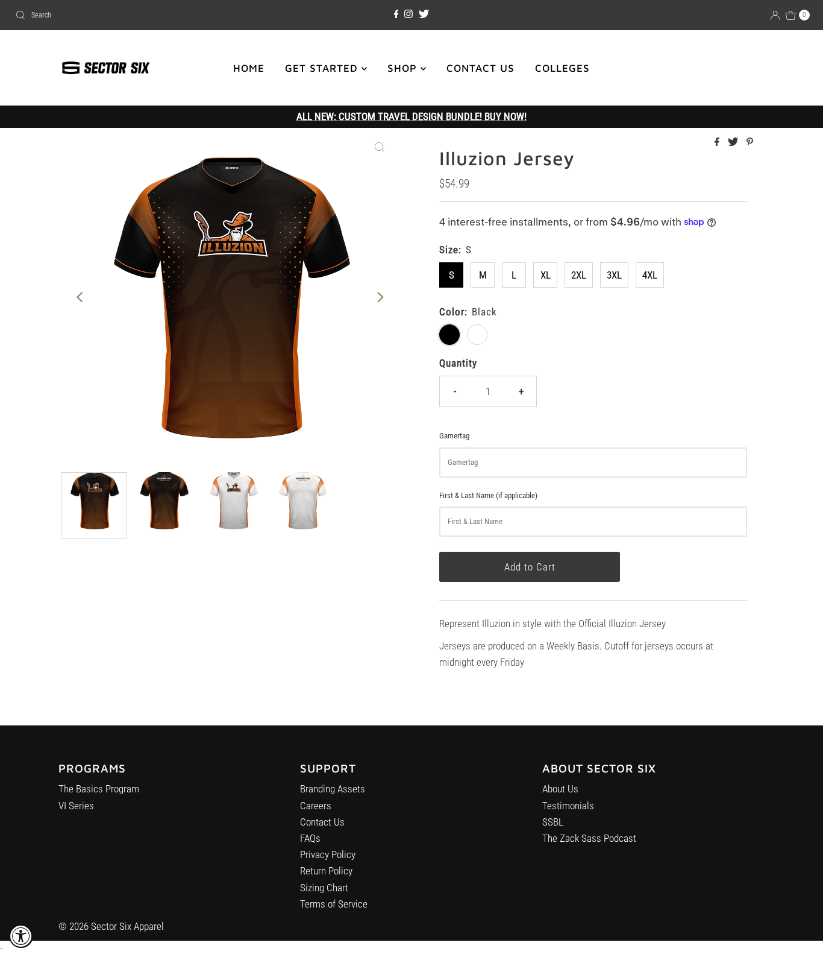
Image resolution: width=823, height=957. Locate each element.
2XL (578, 275)
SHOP (404, 68)
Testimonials (568, 806)
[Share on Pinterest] (749, 142)
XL (545, 275)
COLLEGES (562, 68)
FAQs (310, 838)
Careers (315, 806)
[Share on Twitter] (734, 142)
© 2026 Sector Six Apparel (111, 926)
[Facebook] (396, 14)
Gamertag (454, 435)
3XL (614, 275)
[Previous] (80, 297)
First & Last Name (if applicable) (488, 495)
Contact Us (322, 822)
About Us (560, 789)
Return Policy (326, 871)
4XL (649, 275)
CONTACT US (480, 68)
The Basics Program (98, 789)
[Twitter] (424, 14)
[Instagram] (408, 14)
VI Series (76, 806)
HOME (248, 68)
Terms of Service (334, 904)
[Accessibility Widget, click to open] (21, 936)
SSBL (552, 822)
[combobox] (140, 15)
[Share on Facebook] (718, 142)
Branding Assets (332, 789)
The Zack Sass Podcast (589, 838)
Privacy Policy (327, 854)
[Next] (379, 297)
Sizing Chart (324, 888)
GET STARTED (323, 68)
